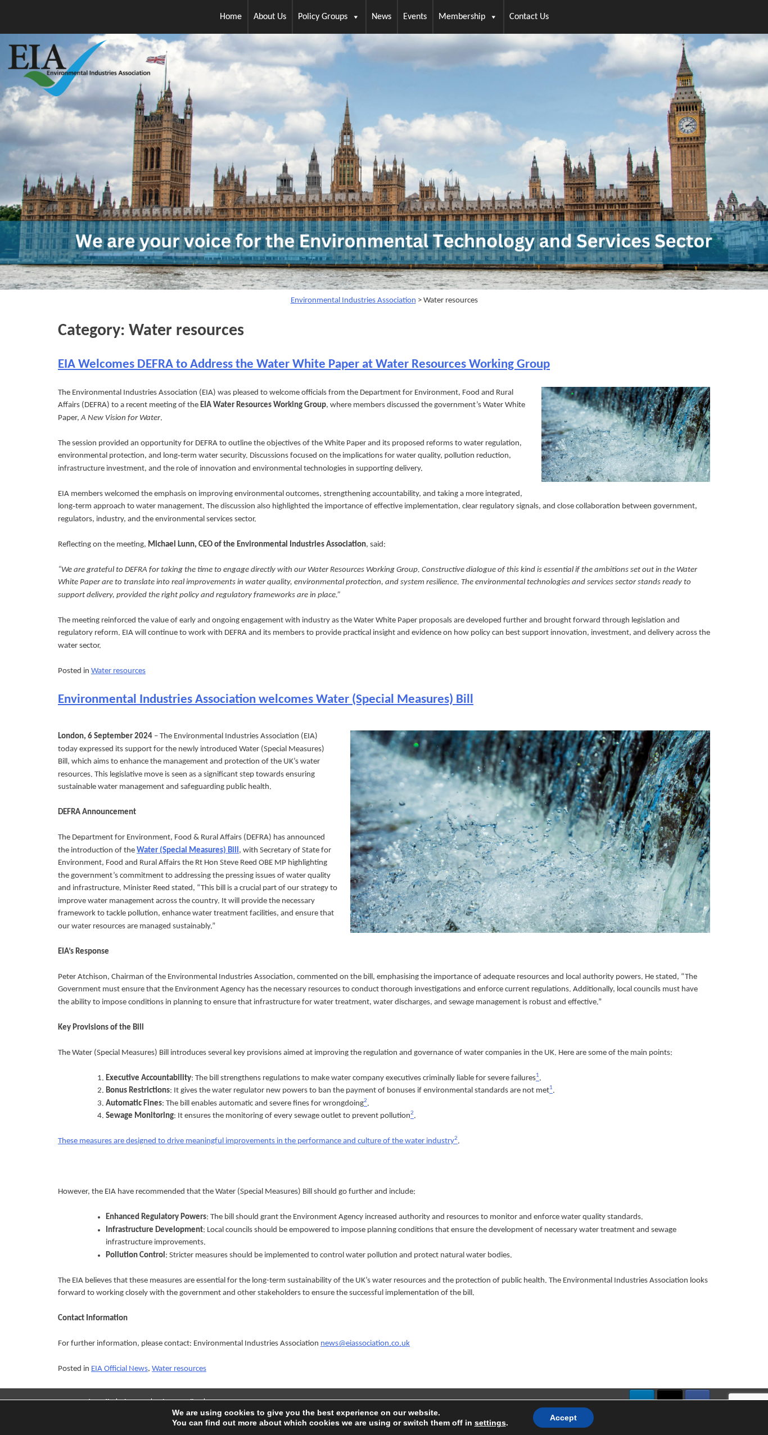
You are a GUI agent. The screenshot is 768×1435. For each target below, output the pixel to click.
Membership (462, 16)
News (381, 16)
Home (231, 16)
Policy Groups (322, 16)
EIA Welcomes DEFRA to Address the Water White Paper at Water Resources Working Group (304, 364)
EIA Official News (119, 1369)
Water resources (118, 671)
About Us (270, 16)
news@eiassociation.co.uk (365, 1343)
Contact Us (529, 16)
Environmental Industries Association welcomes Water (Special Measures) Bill (265, 699)
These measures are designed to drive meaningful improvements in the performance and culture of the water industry (256, 1141)
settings (490, 1422)
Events (415, 16)
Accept (563, 1417)
